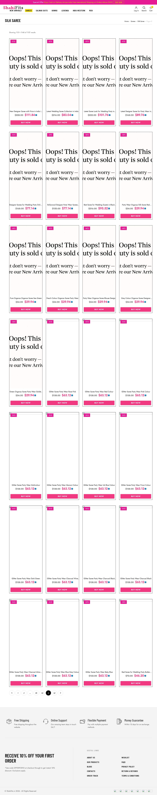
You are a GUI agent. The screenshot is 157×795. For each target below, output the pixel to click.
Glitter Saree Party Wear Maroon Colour (62, 485)
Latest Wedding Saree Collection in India (62, 111)
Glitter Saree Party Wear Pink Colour (136, 391)
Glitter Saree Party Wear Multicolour (26, 485)
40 (42, 693)
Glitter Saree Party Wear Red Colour (99, 391)
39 (36, 693)
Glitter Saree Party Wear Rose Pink (62, 391)
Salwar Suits (42, 10)
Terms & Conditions (130, 775)
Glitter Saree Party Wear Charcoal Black (135, 578)
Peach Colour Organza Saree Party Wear (62, 298)
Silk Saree (141, 21)
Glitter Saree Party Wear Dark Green (26, 578)
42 (54, 693)
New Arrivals (16, 10)
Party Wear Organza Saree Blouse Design (99, 298)
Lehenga (65, 10)
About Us (91, 757)
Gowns (54, 10)
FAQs (124, 762)
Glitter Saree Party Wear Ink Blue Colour (99, 485)
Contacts (91, 771)
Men (91, 10)
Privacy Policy (128, 766)
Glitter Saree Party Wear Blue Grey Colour (62, 672)
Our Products (93, 762)
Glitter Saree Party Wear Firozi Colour (136, 485)
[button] (118, 2)
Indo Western (79, 10)
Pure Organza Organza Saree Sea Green (26, 298)
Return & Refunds (130, 771)
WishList (125, 757)
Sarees (29, 10)
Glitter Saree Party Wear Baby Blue (99, 672)
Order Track (92, 775)
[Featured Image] (25, 73)
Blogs (89, 766)
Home (126, 21)
